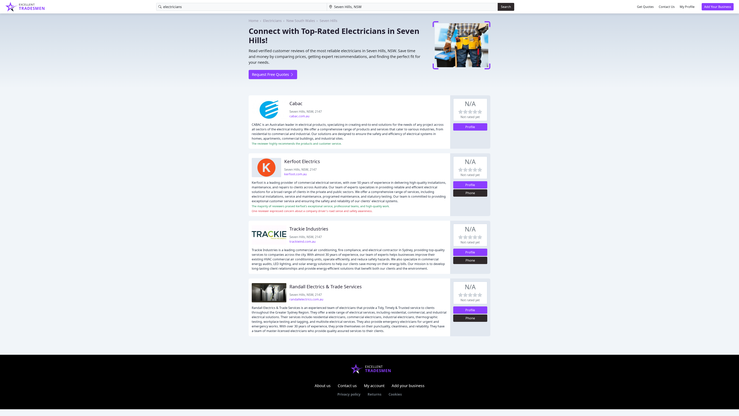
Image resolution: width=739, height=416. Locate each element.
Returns (374, 394)
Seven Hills (328, 20)
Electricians (272, 20)
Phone (470, 193)
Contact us (347, 385)
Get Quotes (645, 7)
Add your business (408, 385)
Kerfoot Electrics (302, 161)
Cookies (395, 394)
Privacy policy (348, 394)
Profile (470, 127)
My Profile (687, 7)
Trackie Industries (308, 229)
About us (323, 385)
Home (253, 20)
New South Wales (300, 20)
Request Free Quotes (271, 74)
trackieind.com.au (302, 241)
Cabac (296, 103)
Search (506, 7)
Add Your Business (717, 7)
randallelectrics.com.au (306, 299)
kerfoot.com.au (295, 174)
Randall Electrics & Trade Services (325, 286)
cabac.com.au (299, 116)
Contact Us (667, 7)
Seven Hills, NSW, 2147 (305, 111)
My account (374, 385)
